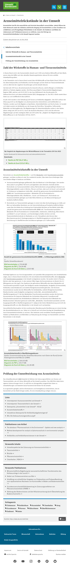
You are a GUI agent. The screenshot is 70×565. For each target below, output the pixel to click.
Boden (19, 511)
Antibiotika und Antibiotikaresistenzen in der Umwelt (26, 435)
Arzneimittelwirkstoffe (15, 410)
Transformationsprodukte (55, 175)
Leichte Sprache (11, 554)
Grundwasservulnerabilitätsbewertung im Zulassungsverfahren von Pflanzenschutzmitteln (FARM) (31, 487)
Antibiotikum (23, 505)
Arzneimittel (36, 505)
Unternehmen (39, 534)
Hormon (23, 508)
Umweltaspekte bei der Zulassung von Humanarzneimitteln (28, 447)
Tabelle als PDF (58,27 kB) (17, 160)
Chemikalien (20, 15)
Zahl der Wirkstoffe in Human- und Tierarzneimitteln (24, 52)
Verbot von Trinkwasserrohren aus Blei (20, 476)
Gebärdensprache (37, 554)
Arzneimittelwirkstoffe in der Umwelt (18, 56)
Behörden (52, 534)
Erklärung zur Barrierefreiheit (57, 550)
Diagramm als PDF (10, 266)
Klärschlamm (33, 508)
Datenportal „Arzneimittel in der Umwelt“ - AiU (23, 406)
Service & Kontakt (22, 550)
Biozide (9, 453)
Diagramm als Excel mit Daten (14, 268)
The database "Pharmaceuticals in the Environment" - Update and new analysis (35, 427)
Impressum (7, 550)
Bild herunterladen (10, 264)
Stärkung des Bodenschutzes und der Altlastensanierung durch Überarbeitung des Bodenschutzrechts (36, 492)
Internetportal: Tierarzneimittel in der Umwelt (23, 403)
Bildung (63, 534)
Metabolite (39, 175)
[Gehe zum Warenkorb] (59, 7)
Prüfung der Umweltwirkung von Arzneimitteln (22, 61)
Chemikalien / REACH (14, 459)
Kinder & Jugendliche (11, 540)
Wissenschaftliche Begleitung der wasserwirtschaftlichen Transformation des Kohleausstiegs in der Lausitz (34, 472)
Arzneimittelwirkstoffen (21, 175)
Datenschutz (38, 550)
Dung (58, 505)
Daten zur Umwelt (10, 15)
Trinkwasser (11, 505)
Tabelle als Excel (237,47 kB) (18, 163)
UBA (20, 379)
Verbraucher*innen (10, 534)
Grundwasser (11, 508)
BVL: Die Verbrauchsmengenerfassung (20, 416)
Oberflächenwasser (49, 508)
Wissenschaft (26, 534)
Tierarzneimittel (12, 450)
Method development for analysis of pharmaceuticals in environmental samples (35, 430)
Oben (63, 519)
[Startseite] (11, 5)
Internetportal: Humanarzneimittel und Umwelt (23, 400)
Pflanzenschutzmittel (14, 456)
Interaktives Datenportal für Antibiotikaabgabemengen (26, 413)
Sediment (10, 511)
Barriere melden (61, 554)
